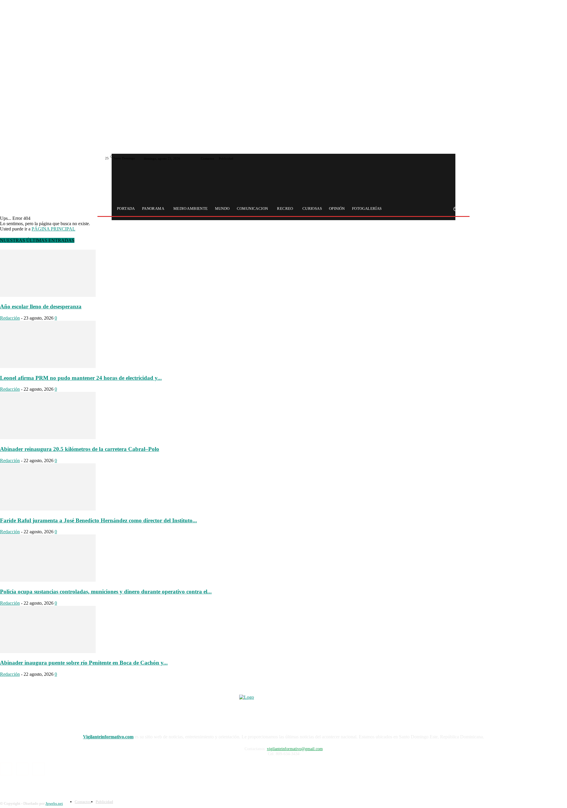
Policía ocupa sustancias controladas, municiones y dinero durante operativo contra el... (106, 591)
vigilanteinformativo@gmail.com (295, 749)
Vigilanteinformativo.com (108, 736)
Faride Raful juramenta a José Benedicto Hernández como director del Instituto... (98, 520)
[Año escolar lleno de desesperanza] (48, 295)
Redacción (10, 317)
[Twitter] (451, 158)
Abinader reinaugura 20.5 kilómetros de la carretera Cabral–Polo (79, 449)
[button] (455, 209)
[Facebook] (444, 158)
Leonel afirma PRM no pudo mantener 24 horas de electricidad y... (81, 378)
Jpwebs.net (54, 803)
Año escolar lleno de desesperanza (41, 306)
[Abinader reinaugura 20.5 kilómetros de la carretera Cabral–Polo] (48, 437)
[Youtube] (458, 158)
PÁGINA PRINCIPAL (53, 228)
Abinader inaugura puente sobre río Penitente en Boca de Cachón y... (84, 663)
